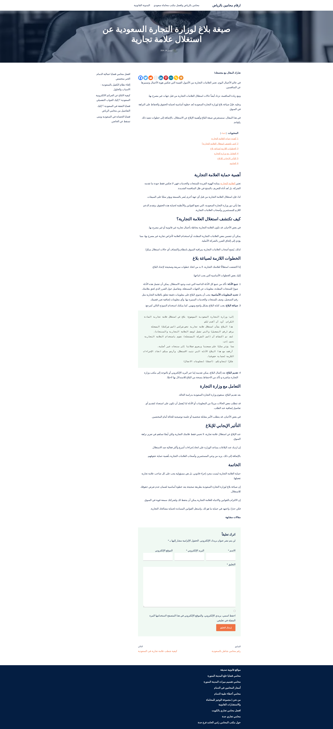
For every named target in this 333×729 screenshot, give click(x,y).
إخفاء (223, 133)
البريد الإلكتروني (195, 550)
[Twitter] (145, 78)
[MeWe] (171, 78)
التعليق (231, 564)
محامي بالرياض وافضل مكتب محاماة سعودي (176, 5)
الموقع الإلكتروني (164, 550)
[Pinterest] (166, 78)
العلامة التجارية (228, 183)
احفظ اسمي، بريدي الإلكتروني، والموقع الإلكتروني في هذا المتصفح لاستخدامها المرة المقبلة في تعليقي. (192, 618)
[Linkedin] (161, 78)
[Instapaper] (155, 78)
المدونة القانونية (142, 5)
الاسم (231, 550)
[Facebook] (140, 78)
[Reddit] (150, 78)
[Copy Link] (176, 78)
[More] (181, 78)
